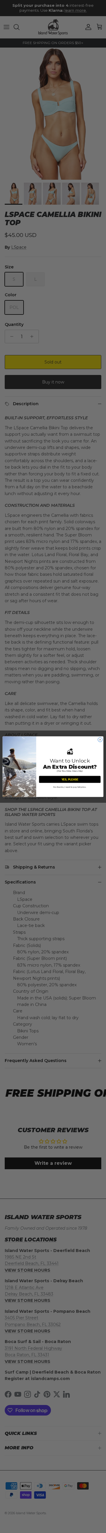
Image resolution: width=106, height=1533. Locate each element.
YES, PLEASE (70, 779)
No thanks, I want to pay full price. (69, 787)
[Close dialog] (100, 739)
